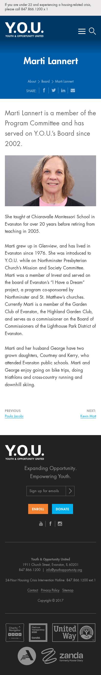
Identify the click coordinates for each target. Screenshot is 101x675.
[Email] (73, 90)
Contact (32, 590)
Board (45, 81)
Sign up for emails (44, 491)
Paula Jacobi (14, 416)
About (32, 81)
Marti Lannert (64, 81)
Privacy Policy (50, 590)
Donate (62, 509)
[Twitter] (53, 90)
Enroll (38, 509)
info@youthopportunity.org (64, 570)
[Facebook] (44, 90)
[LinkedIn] (63, 90)
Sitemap (68, 590)
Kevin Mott (88, 416)
